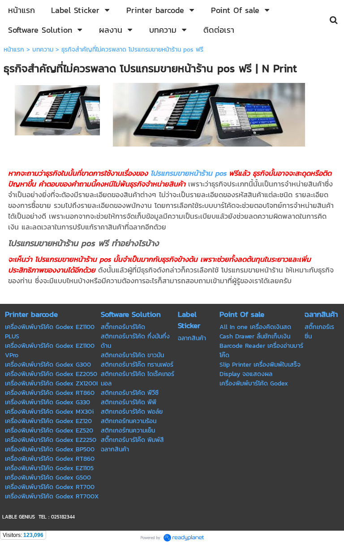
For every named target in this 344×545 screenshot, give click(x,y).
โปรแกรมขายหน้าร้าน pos (188, 173)
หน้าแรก (14, 49)
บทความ (42, 49)
